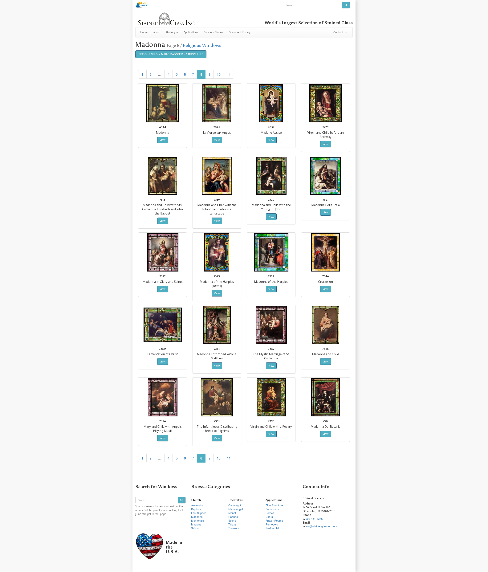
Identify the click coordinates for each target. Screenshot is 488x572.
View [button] (162, 140)
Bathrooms (272, 509)
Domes (270, 513)
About (156, 32)
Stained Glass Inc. (315, 498)
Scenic (232, 520)
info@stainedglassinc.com (321, 526)
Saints (195, 528)
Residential (272, 528)
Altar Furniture (274, 505)
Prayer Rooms (274, 520)
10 (219, 74)
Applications (191, 32)
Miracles (196, 524)
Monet (232, 513)
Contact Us (340, 32)
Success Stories (213, 32)
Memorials (197, 520)
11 (229, 74)
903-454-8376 (314, 519)
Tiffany (232, 524)
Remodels (272, 524)
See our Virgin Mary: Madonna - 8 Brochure (171, 54)
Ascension (197, 505)
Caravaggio (235, 505)
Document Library (239, 32)
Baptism (196, 509)
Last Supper (198, 513)
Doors (269, 517)
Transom (233, 528)
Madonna (197, 517)
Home (144, 32)
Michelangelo (236, 509)
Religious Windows (202, 45)
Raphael (233, 517)
